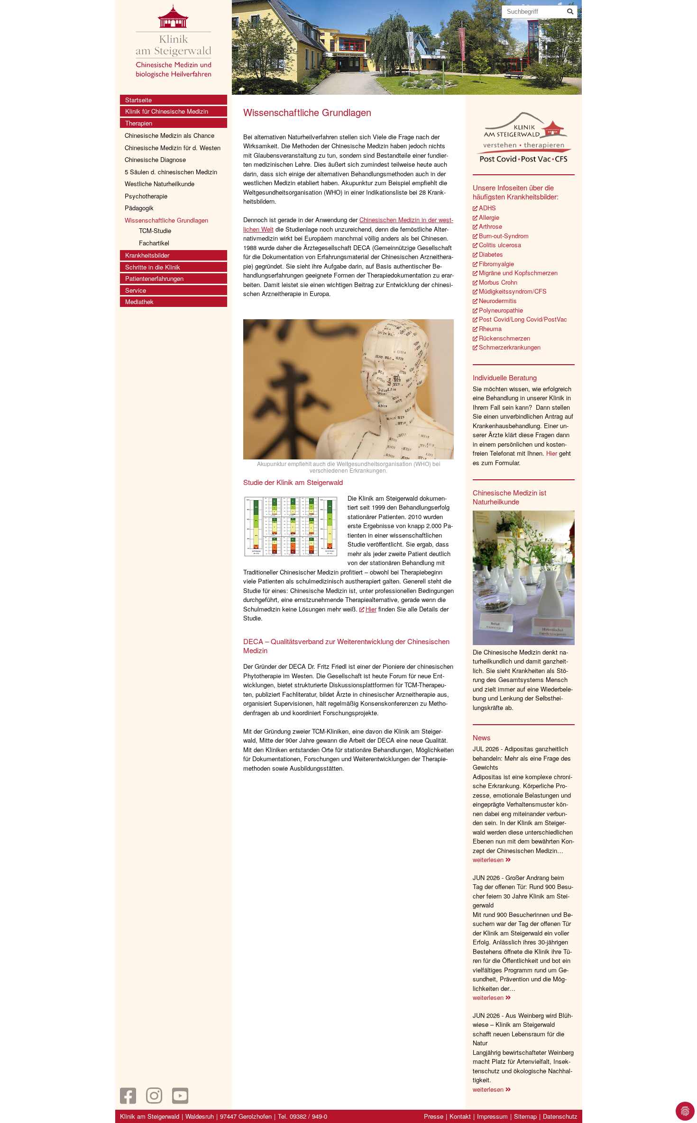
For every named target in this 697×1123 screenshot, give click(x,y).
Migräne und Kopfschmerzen (518, 272)
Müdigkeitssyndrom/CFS (513, 291)
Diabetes (491, 254)
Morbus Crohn (498, 282)
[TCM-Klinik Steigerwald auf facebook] (128, 1100)
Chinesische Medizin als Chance (169, 135)
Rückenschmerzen (504, 337)
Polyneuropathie (501, 309)
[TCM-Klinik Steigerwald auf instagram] (154, 1100)
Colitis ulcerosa (500, 244)
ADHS (487, 207)
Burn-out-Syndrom (504, 235)
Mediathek (139, 301)
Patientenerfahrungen (154, 278)
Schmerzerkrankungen (510, 346)
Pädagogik (139, 207)
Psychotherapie (146, 195)
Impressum (492, 1116)
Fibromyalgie (496, 263)
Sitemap (525, 1116)
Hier (371, 608)
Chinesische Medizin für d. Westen (172, 147)
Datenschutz (560, 1116)
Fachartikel (154, 242)
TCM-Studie (155, 230)
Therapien (138, 122)
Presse (433, 1116)
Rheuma (490, 328)
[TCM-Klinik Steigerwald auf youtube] (180, 1100)
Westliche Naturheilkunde (159, 183)
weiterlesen (489, 859)
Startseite (138, 99)
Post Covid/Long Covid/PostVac (523, 318)
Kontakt (460, 1116)
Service (135, 290)
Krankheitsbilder (147, 255)
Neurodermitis (498, 300)
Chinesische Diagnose (155, 159)
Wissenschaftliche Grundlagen (166, 220)
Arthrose (490, 226)
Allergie (489, 217)
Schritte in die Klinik (152, 266)
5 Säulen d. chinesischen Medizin (171, 171)
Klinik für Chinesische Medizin (166, 111)
